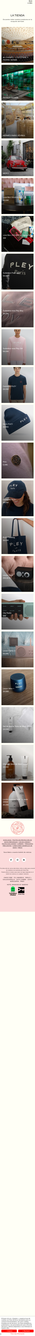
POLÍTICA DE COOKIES (9, 844)
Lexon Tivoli (8, 575)
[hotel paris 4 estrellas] (13, 891)
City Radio (7, 613)
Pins (5, 462)
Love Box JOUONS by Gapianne (16, 235)
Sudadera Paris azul (11, 273)
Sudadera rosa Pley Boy (13, 311)
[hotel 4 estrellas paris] (24, 860)
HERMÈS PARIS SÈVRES (14, 135)
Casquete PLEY (9, 500)
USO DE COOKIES (24, 842)
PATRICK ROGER (10, 98)
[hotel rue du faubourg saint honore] (11, 860)
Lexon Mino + (8, 689)
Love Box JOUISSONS (12, 197)
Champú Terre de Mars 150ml (15, 764)
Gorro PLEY (8, 424)
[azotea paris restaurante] (21, 891)
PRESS (20, 847)
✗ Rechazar (26, 1331)
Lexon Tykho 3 (9, 651)
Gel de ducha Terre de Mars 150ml (17, 726)
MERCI (6, 173)
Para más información (17, 1334)
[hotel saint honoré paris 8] (17, 860)
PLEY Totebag (9, 537)
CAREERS (20, 844)
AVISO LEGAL (7, 840)
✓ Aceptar (9, 1331)
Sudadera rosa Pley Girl (13, 348)
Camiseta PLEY (9, 386)
